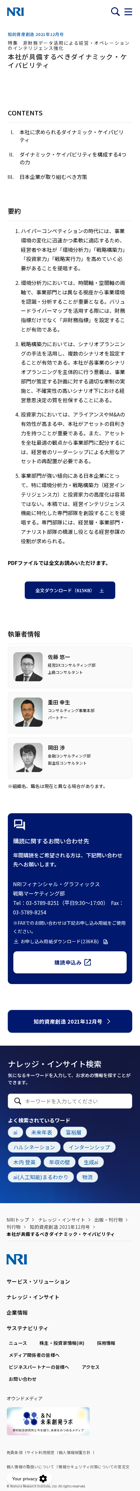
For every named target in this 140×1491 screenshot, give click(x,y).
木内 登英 (24, 1162)
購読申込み (67, 962)
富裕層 (73, 1132)
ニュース (18, 1343)
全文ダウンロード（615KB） (65, 590)
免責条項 (14, 1452)
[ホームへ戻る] (15, 11)
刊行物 (14, 1227)
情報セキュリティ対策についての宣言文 (94, 1466)
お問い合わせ (23, 1379)
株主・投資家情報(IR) (61, 1343)
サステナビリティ (28, 1328)
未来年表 (41, 1132)
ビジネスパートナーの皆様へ (39, 1367)
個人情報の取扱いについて (30, 1466)
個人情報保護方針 (75, 1452)
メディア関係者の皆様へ (34, 1355)
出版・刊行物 (108, 1219)
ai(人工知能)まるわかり (40, 1177)
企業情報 (17, 1312)
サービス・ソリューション (38, 1281)
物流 (87, 1177)
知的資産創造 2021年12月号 (68, 1021)
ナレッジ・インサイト (62, 1219)
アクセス (91, 1367)
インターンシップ (89, 1147)
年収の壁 (59, 1162)
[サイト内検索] (115, 11)
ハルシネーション (34, 1147)
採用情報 (106, 1343)
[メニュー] (128, 11)
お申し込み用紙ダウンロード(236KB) (60, 941)
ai (15, 1132)
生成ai (91, 1162)
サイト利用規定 (40, 1452)
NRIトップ (18, 1219)
